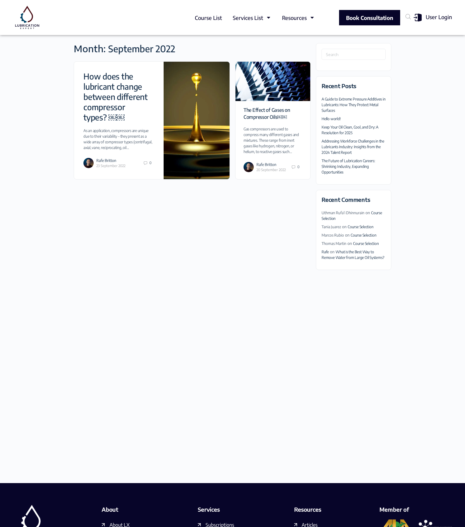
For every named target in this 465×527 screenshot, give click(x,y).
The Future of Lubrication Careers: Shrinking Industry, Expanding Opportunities (348, 166)
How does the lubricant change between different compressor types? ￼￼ (115, 96)
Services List (248, 17)
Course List (208, 17)
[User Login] (418, 17)
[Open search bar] (408, 16)
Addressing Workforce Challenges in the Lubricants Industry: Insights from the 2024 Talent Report (353, 147)
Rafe (325, 251)
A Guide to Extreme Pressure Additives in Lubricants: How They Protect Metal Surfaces (354, 105)
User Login (439, 16)
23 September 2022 (110, 166)
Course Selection (361, 226)
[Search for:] (354, 54)
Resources (294, 17)
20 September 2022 (271, 170)
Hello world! (331, 118)
